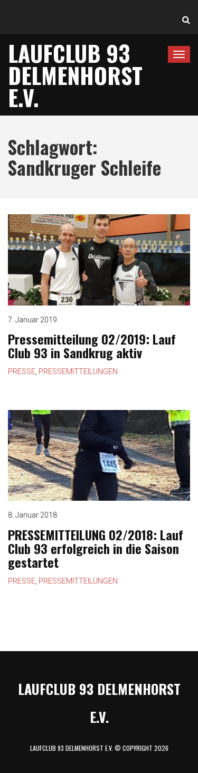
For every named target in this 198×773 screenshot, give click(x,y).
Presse (21, 371)
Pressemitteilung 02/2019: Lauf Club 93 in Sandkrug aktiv (92, 345)
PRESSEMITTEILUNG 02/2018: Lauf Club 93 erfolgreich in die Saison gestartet (95, 548)
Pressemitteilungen (78, 371)
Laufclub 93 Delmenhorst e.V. (75, 74)
